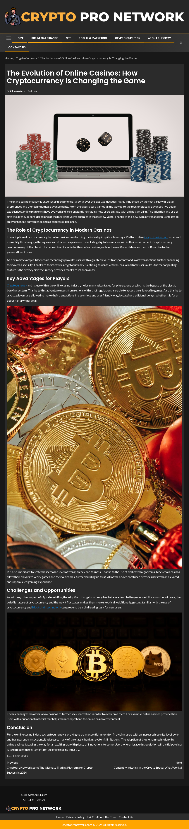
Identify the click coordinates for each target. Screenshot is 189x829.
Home (19, 38)
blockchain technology (46, 607)
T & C (90, 817)
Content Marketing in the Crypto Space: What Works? (148, 765)
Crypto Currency (127, 38)
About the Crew (159, 38)
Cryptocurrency (17, 285)
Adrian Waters (17, 91)
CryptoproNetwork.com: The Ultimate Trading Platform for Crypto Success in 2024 (50, 767)
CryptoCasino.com (156, 237)
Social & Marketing (93, 38)
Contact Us (17, 47)
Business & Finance (44, 38)
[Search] (181, 42)
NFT (68, 38)
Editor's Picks (20, 755)
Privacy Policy (75, 817)
